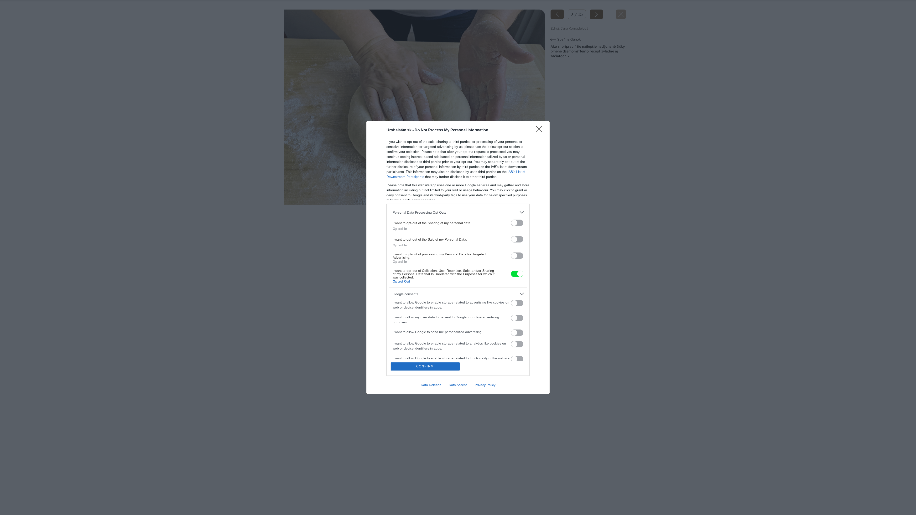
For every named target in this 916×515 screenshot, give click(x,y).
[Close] (540, 130)
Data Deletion (431, 385)
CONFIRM (425, 366)
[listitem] (458, 212)
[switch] (517, 223)
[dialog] (458, 257)
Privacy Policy (485, 385)
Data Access (458, 385)
